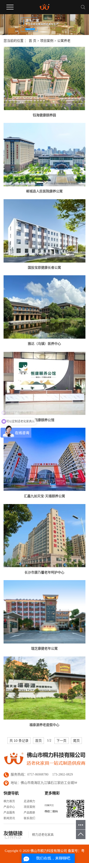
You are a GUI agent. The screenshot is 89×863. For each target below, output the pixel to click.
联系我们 (29, 818)
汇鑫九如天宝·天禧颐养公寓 (44, 496)
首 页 (32, 41)
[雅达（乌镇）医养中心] (44, 307)
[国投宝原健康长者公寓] (44, 231)
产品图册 (29, 812)
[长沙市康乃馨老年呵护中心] (44, 535)
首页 (38, 740)
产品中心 (9, 807)
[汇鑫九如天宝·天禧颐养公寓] (44, 459)
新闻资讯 (9, 818)
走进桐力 (29, 801)
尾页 (76, 740)
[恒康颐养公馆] (44, 383)
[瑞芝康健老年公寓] (44, 611)
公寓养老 (63, 41)
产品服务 (9, 812)
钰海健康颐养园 (44, 115)
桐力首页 (9, 801)
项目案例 (46, 41)
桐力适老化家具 (43, 834)
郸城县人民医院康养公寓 (44, 191)
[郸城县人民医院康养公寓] (44, 154)
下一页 (61, 740)
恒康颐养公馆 (44, 420)
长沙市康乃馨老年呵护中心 (44, 572)
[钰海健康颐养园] (44, 78)
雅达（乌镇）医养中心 (44, 343)
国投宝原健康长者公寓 (44, 267)
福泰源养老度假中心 (44, 725)
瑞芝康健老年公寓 (44, 648)
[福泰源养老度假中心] (44, 688)
